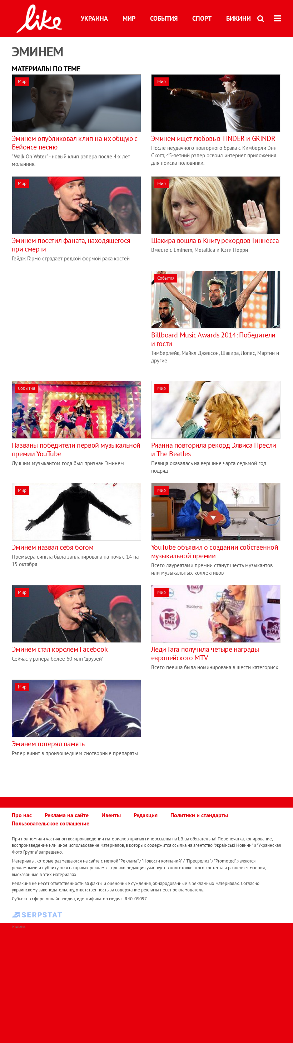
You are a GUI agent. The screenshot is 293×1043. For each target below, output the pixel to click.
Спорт (202, 18)
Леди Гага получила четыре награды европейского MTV (205, 653)
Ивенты (111, 815)
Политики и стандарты (199, 815)
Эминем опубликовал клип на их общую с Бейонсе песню (75, 143)
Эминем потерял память (48, 743)
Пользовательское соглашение (50, 823)
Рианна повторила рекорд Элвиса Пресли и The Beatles (213, 449)
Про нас (22, 815)
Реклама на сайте (67, 815)
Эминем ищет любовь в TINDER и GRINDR (213, 138)
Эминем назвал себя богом (52, 547)
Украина (94, 18)
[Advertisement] (72, 321)
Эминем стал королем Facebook (60, 649)
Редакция (146, 815)
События (164, 18)
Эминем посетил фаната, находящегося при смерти (71, 245)
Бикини (238, 18)
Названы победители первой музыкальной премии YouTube (76, 449)
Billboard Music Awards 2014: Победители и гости (213, 339)
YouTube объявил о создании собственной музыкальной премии (214, 551)
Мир (129, 18)
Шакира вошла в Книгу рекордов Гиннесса (215, 240)
